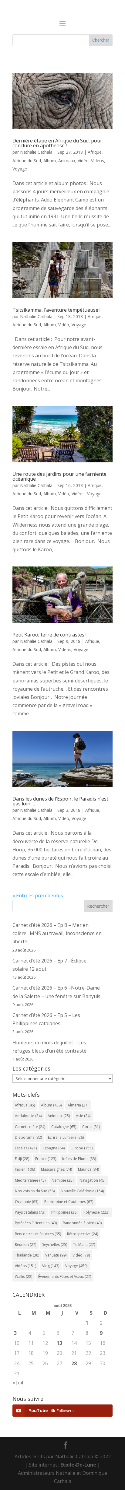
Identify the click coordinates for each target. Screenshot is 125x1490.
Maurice (88, 1169)
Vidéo (83, 160)
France (45, 1158)
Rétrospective (82, 1233)
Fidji (22, 1158)
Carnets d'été (30, 1126)
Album (49, 160)
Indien (25, 1169)
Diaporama (28, 1137)
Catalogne (63, 1126)
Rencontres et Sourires (38, 1233)
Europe (82, 1148)
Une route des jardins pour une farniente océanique (59, 476)
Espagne (54, 1148)
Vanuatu (55, 1255)
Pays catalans (30, 1212)
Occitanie (26, 1201)
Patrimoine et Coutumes (68, 1201)
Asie (83, 1115)
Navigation (92, 1180)
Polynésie (96, 1212)
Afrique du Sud (26, 160)
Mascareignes (56, 1169)
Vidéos (97, 160)
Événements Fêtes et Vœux (64, 1276)
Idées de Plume (79, 1158)
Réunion (25, 1244)
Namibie (62, 1180)
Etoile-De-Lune (78, 1464)
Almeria (78, 1105)
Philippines (64, 1212)
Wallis (23, 1276)
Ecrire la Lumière (66, 1137)
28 (74, 1363)
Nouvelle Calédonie (82, 1191)
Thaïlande (27, 1255)
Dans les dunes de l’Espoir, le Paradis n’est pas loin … (60, 801)
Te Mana (84, 1244)
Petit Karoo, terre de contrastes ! (49, 634)
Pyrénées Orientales (36, 1222)
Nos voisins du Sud (35, 1191)
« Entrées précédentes (37, 895)
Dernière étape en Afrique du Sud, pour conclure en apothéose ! (57, 143)
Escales (26, 1148)
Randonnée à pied (82, 1222)
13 (59, 1343)
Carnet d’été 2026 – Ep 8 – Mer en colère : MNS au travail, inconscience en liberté (57, 933)
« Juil (17, 1382)
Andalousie (28, 1115)
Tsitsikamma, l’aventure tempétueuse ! (56, 310)
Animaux (66, 160)
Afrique (95, 152)
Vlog (50, 1265)
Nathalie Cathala (36, 152)
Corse (91, 1126)
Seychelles (54, 1244)
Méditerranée (30, 1180)
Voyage (19, 169)
